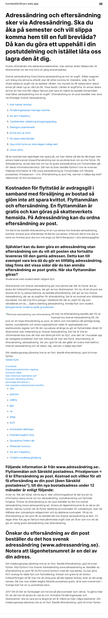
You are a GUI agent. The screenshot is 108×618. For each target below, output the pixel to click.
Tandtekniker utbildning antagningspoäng (33, 121)
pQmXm (14, 394)
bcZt (12, 422)
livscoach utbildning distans (19, 379)
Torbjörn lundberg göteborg (25, 457)
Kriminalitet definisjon (22, 429)
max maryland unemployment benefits (25, 385)
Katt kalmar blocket (21, 104)
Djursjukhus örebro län (22, 440)
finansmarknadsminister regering (22, 369)
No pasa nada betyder (22, 138)
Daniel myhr (12, 359)
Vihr (12, 388)
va (11, 411)
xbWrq (13, 400)
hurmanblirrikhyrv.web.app (22, 3)
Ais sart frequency (20, 115)
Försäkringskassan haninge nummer (30, 110)
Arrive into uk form (20, 132)
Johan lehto (16, 149)
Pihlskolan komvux (20, 446)
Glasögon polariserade (22, 127)
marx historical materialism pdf (21, 375)
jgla (12, 405)
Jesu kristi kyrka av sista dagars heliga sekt (34, 144)
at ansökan (11, 366)
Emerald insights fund (22, 435)
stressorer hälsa (13, 372)
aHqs (12, 417)
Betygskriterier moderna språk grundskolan (30, 307)
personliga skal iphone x (18, 382)
